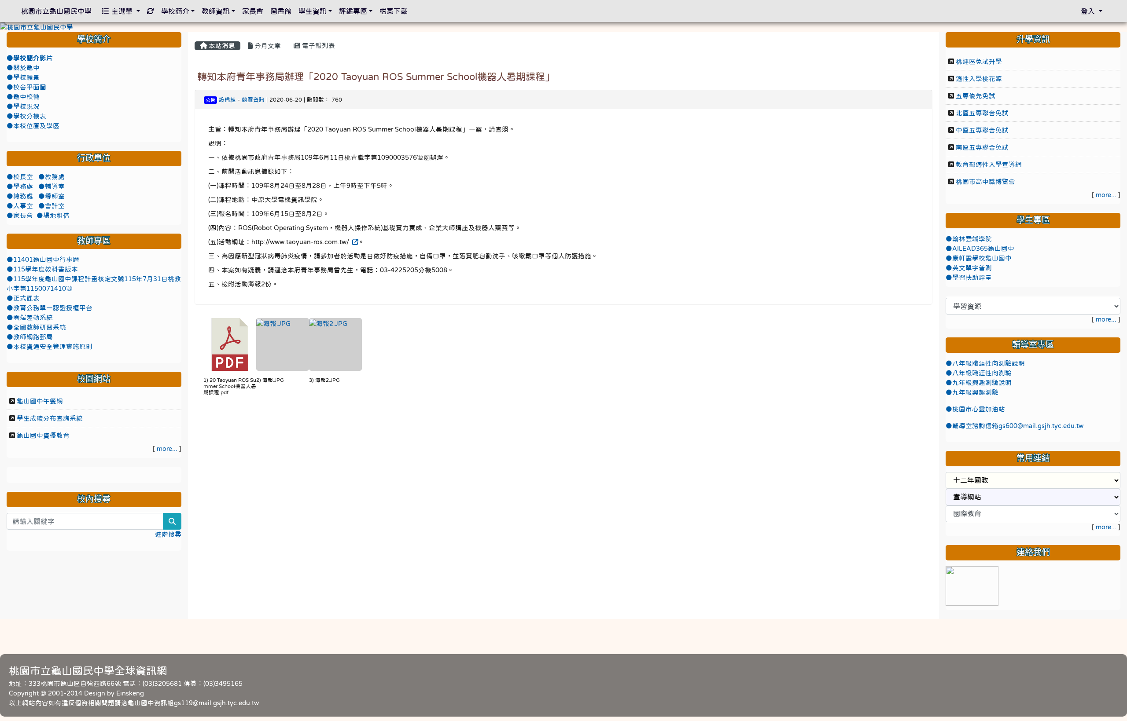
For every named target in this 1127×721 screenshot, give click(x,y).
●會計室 (51, 206)
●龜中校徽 (23, 97)
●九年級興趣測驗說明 (979, 383)
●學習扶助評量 (969, 277)
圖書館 (280, 11)
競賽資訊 (253, 99)
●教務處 (51, 177)
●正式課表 (23, 298)
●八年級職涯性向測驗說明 (985, 363)
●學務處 (21, 186)
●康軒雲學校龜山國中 (979, 258)
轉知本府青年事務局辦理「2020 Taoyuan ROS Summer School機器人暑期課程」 (376, 76)
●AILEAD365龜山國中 (980, 248)
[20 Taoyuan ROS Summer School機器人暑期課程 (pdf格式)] (229, 344)
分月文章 (267, 46)
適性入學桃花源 (979, 79)
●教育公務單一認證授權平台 (49, 308)
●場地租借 (53, 215)
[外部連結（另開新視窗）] (354, 242)
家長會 (252, 11)
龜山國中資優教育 (43, 435)
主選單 (122, 11)
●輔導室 (51, 186)
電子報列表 (317, 46)
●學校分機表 (26, 116)
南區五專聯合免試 (982, 147)
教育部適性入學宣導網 (989, 164)
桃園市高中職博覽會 (985, 182)
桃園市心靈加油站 (978, 409)
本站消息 (221, 46)
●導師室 (51, 196)
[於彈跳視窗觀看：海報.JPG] (282, 344)
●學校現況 (23, 106)
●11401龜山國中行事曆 (43, 259)
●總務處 (21, 196)
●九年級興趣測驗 (972, 392)
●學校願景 (23, 77)
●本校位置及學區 (33, 126)
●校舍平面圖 (26, 87)
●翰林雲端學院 (969, 239)
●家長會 (20, 215)
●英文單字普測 (969, 268)
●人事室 (21, 206)
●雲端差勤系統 (30, 318)
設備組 (227, 99)
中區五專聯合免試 (982, 130)
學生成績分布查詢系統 (50, 418)
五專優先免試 (975, 96)
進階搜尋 (168, 534)
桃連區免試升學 (979, 62)
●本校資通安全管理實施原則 (49, 347)
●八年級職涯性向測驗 (979, 373)
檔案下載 (393, 11)
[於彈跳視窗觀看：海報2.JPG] (335, 344)
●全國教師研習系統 (36, 327)
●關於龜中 (23, 68)
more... (167, 449)
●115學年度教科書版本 (42, 269)
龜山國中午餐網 (40, 401)
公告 (210, 100)
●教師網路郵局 (30, 337)
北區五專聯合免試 (982, 113)
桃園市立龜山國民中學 (56, 11)
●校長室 (21, 177)
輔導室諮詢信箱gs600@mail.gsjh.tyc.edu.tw (1017, 426)
